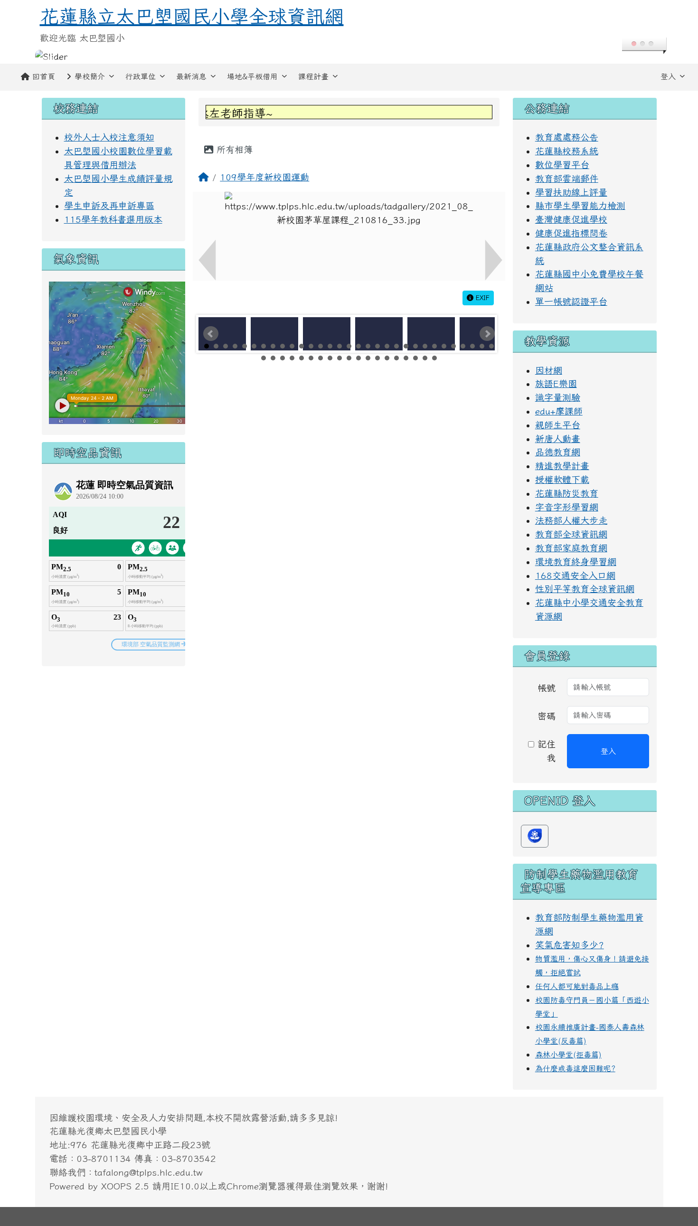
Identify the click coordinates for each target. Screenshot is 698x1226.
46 (396, 358)
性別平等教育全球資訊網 (584, 588)
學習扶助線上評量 (571, 192)
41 (349, 358)
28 (463, 346)
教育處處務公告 (566, 136)
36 (301, 358)
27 (453, 346)
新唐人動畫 (557, 438)
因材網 (548, 370)
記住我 (545, 750)
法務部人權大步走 (571, 520)
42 (358, 358)
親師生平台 (557, 424)
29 (472, 346)
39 (330, 358)
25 (434, 346)
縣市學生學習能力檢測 (580, 205)
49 (425, 358)
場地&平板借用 (252, 76)
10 (292, 346)
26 (444, 346)
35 (292, 358)
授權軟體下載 (562, 479)
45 (387, 358)
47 (406, 358)
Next (487, 333)
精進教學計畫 (562, 465)
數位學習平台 (562, 164)
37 (311, 358)
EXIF (481, 297)
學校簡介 (90, 76)
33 (273, 358)
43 (368, 358)
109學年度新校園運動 (264, 176)
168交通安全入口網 (575, 575)
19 (377, 346)
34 (282, 358)
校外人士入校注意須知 (109, 136)
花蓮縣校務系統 (566, 150)
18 (368, 346)
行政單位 (140, 76)
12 (311, 346)
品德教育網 (557, 451)
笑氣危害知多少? (569, 944)
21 (396, 346)
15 (339, 346)
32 (263, 358)
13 (320, 346)
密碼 (547, 715)
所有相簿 (233, 149)
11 (301, 346)
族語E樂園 (556, 383)
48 (415, 358)
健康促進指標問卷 (571, 232)
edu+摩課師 (559, 410)
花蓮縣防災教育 (566, 493)
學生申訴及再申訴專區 (109, 205)
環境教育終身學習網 (575, 561)
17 (358, 346)
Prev (210, 333)
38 (320, 358)
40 (339, 358)
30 (482, 346)
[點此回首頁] (349, 57)
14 (330, 346)
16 (349, 346)
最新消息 (191, 76)
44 (377, 358)
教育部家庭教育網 (571, 547)
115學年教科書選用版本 (113, 219)
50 (434, 358)
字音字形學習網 (566, 506)
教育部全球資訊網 (571, 533)
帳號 (547, 687)
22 (406, 346)
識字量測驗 (557, 397)
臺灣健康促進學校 (571, 219)
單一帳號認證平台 (571, 301)
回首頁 (43, 76)
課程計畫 (313, 76)
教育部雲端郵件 (566, 178)
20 (387, 346)
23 (415, 346)
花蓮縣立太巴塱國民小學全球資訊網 (192, 16)
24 (425, 346)
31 (491, 346)
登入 (668, 76)
